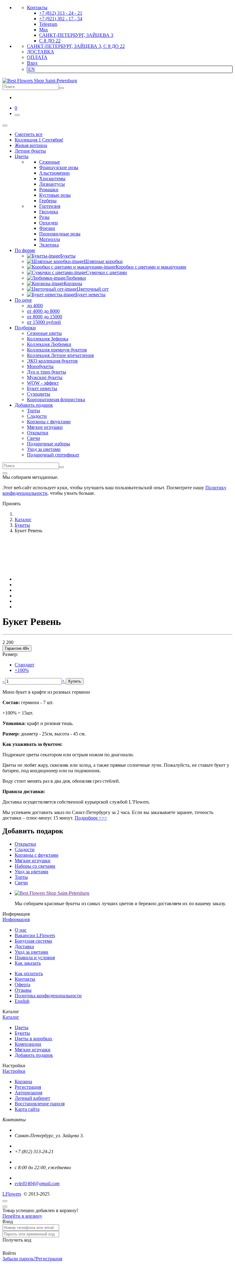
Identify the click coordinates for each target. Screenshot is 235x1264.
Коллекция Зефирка (47, 338)
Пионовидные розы (59, 233)
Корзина (23, 1081)
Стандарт (24, 664)
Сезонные (49, 162)
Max (43, 29)
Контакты (37, 7)
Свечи (33, 438)
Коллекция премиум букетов (57, 349)
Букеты (22, 1033)
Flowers (11, 1193)
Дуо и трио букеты (46, 371)
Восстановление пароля (40, 1103)
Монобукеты (40, 366)
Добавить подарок (34, 1055)
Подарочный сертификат (53, 454)
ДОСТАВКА (40, 51)
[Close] (4, 473)
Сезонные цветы (44, 333)
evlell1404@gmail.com (37, 1183)
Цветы (21, 1027)
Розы (44, 217)
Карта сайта (27, 1109)
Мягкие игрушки (45, 427)
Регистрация (28, 1087)
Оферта (22, 984)
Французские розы (58, 167)
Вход (32, 62)
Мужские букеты (44, 377)
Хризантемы (52, 178)
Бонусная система (33, 941)
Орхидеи (48, 222)
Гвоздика (48, 211)
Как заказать (28, 963)
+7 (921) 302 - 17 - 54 (60, 18)
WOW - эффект (43, 383)
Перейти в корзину (22, 1216)
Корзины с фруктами (49, 421)
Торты (33, 410)
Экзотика (49, 244)
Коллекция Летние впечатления (60, 355)
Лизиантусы (52, 184)
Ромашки (48, 189)
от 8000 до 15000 (44, 316)
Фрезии (47, 228)
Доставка (24, 946)
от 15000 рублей (44, 322)
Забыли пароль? (19, 1258)
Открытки (37, 432)
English (22, 1001)
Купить (74, 681)
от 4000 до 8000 (43, 311)
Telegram (48, 24)
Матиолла (49, 239)
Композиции (28, 1044)
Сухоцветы (38, 394)
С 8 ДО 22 (50, 40)
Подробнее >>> (91, 817)
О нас (21, 929)
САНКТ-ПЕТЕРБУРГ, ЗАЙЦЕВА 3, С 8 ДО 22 (76, 46)
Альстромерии (54, 173)
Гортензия (49, 206)
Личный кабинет (32, 1098)
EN (31, 69)
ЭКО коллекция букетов (52, 360)
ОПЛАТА (37, 57)
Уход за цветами (44, 449)
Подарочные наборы (48, 443)
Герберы (48, 200)
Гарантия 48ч (17, 648)
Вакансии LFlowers (35, 935)
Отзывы (23, 990)
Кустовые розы (55, 195)
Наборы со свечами (35, 866)
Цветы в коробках (33, 1038)
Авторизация (28, 1092)
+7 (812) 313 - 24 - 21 (60, 13)
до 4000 (35, 305)
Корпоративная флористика (56, 399)
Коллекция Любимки (49, 344)
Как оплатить (29, 973)
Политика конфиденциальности (48, 995)
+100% (22, 670)
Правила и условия (35, 957)
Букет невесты (42, 388)
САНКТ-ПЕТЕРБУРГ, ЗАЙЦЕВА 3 (76, 35)
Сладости (37, 416)
